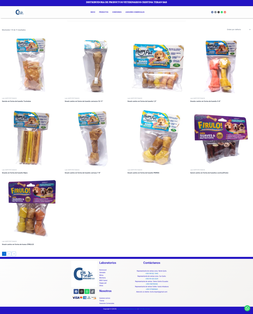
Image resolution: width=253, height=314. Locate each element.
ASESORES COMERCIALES (135, 12)
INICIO (93, 12)
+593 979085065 (152, 289)
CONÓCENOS (117, 12)
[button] (247, 308)
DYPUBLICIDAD (144, 309)
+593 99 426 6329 (151, 279)
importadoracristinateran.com (127, 309)
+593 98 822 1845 (151, 273)
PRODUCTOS (103, 12)
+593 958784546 (152, 284)
